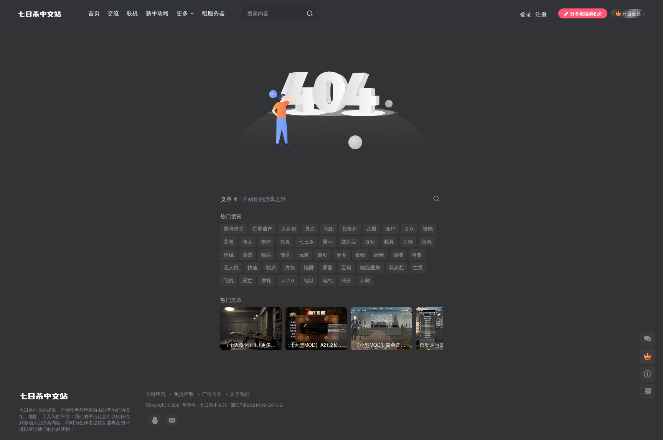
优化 (370, 241)
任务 (285, 241)
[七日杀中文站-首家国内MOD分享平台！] (43, 394)
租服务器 (213, 13)
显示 (328, 241)
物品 (266, 254)
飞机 (229, 280)
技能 (428, 228)
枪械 (229, 254)
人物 (408, 241)
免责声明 (184, 393)
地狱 (309, 280)
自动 (323, 254)
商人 (247, 241)
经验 (379, 254)
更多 (341, 254)
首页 (94, 13)
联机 (132, 13)
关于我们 (240, 393)
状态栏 (396, 267)
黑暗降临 (234, 228)
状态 (271, 267)
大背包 (288, 228)
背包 (229, 241)
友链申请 (156, 393)
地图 (329, 228)
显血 (310, 228)
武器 (371, 228)
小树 (365, 280)
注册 (541, 14)
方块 (290, 267)
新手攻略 (157, 13)
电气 (328, 280)
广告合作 (212, 393)
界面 (328, 267)
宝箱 (346, 267)
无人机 (231, 267)
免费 (247, 254)
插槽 (398, 254)
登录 (525, 14)
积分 (346, 280)
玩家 (304, 254)
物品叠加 (370, 267)
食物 (360, 254)
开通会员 (631, 13)
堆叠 (417, 254)
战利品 (348, 241)
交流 (113, 13)
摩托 (266, 280)
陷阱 (309, 267)
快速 (252, 267)
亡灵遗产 (262, 228)
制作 (266, 241)
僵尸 (390, 228)
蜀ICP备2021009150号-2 (257, 405)
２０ (409, 228)
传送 (285, 254)
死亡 (247, 280)
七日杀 (306, 241)
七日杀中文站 (213, 405)
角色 (427, 241)
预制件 (350, 228)
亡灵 (418, 267)
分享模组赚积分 (586, 13)
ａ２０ (287, 280)
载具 (389, 241)
